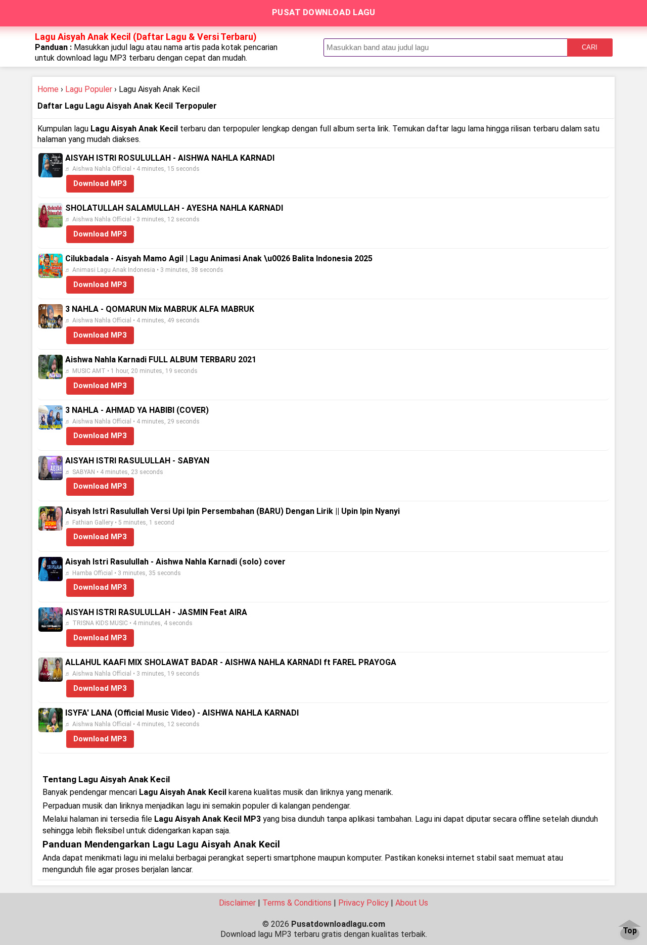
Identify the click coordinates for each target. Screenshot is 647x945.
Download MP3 (100, 183)
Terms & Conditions (297, 903)
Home (48, 89)
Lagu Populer (88, 89)
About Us (411, 903)
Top (630, 931)
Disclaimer (237, 903)
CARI (589, 47)
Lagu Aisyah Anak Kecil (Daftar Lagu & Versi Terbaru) (146, 36)
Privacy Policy (363, 903)
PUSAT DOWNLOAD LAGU (324, 12)
